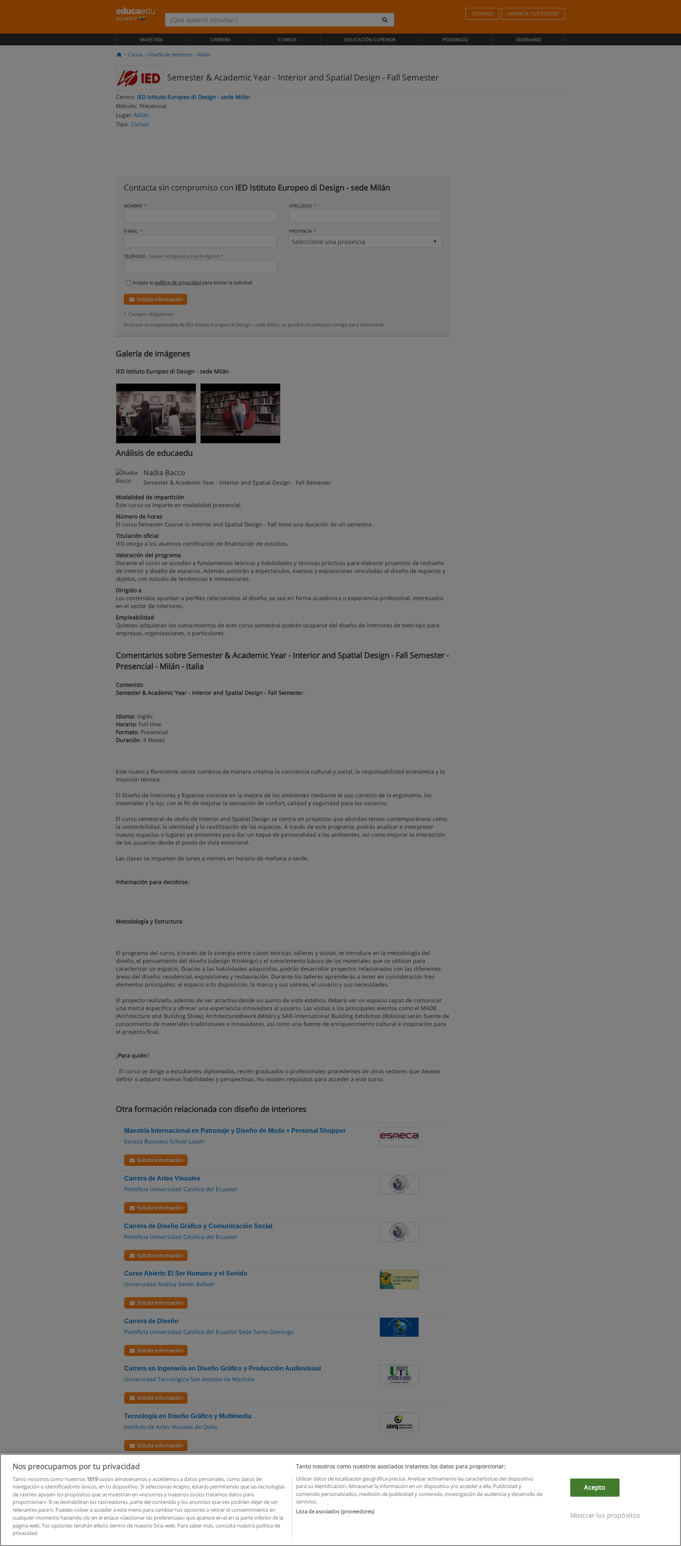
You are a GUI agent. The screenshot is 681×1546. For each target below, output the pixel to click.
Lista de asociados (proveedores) (335, 1511)
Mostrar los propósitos (605, 1515)
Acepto (594, 1487)
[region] (340, 1500)
